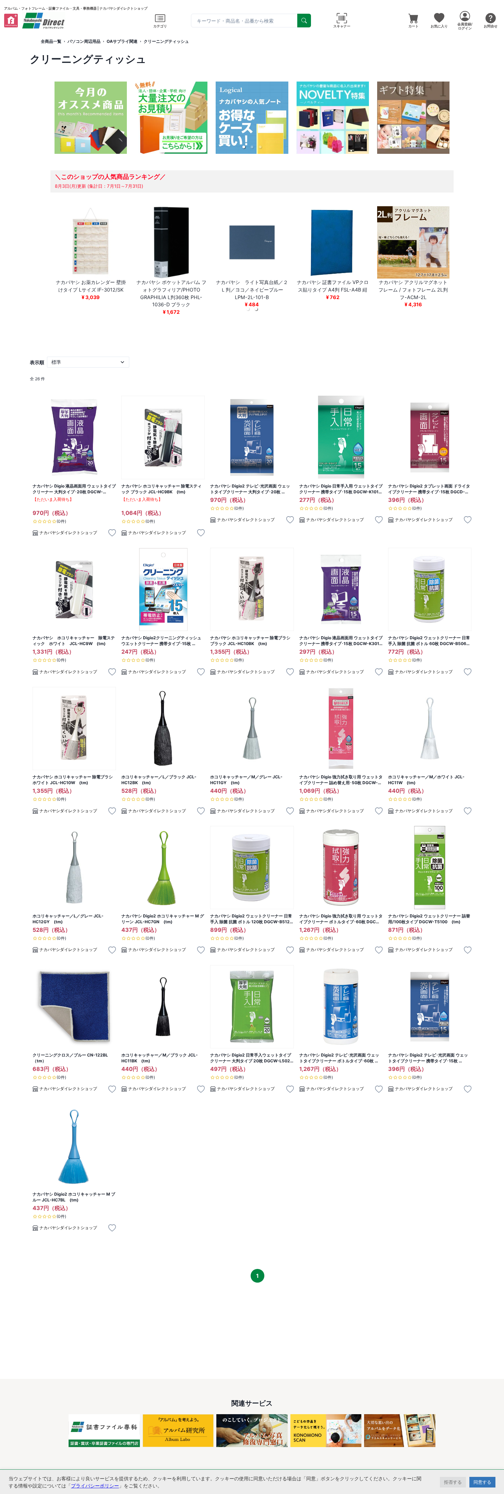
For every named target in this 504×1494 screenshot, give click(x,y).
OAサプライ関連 (122, 41)
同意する (482, 1482)
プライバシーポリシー (95, 1486)
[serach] (304, 20)
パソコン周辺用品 (84, 41)
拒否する (453, 1482)
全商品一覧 (51, 41)
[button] (243, 147)
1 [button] (257, 1275)
